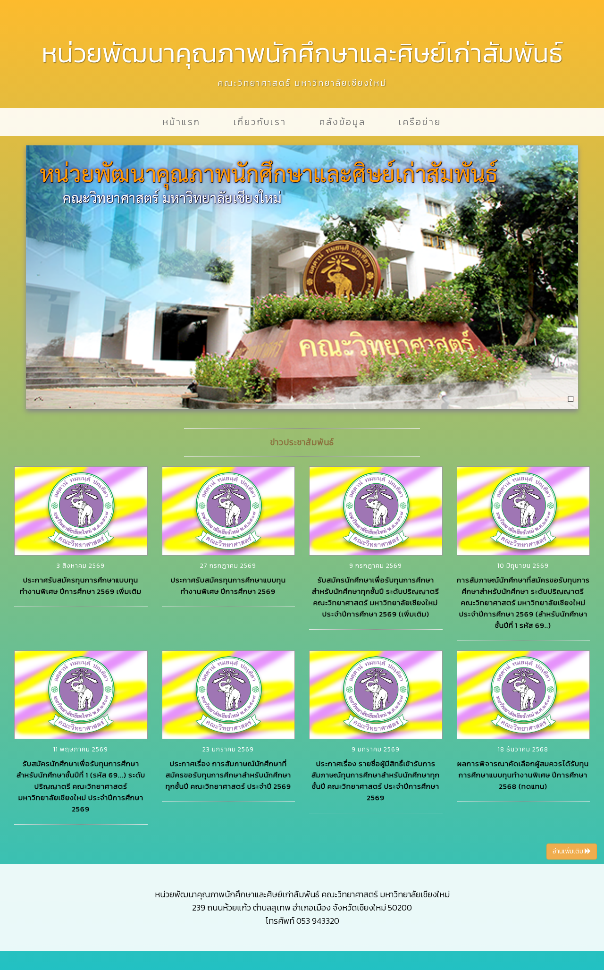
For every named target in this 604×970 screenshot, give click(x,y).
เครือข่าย (420, 122)
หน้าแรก (182, 122)
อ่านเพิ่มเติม (569, 851)
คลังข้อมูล (342, 122)
